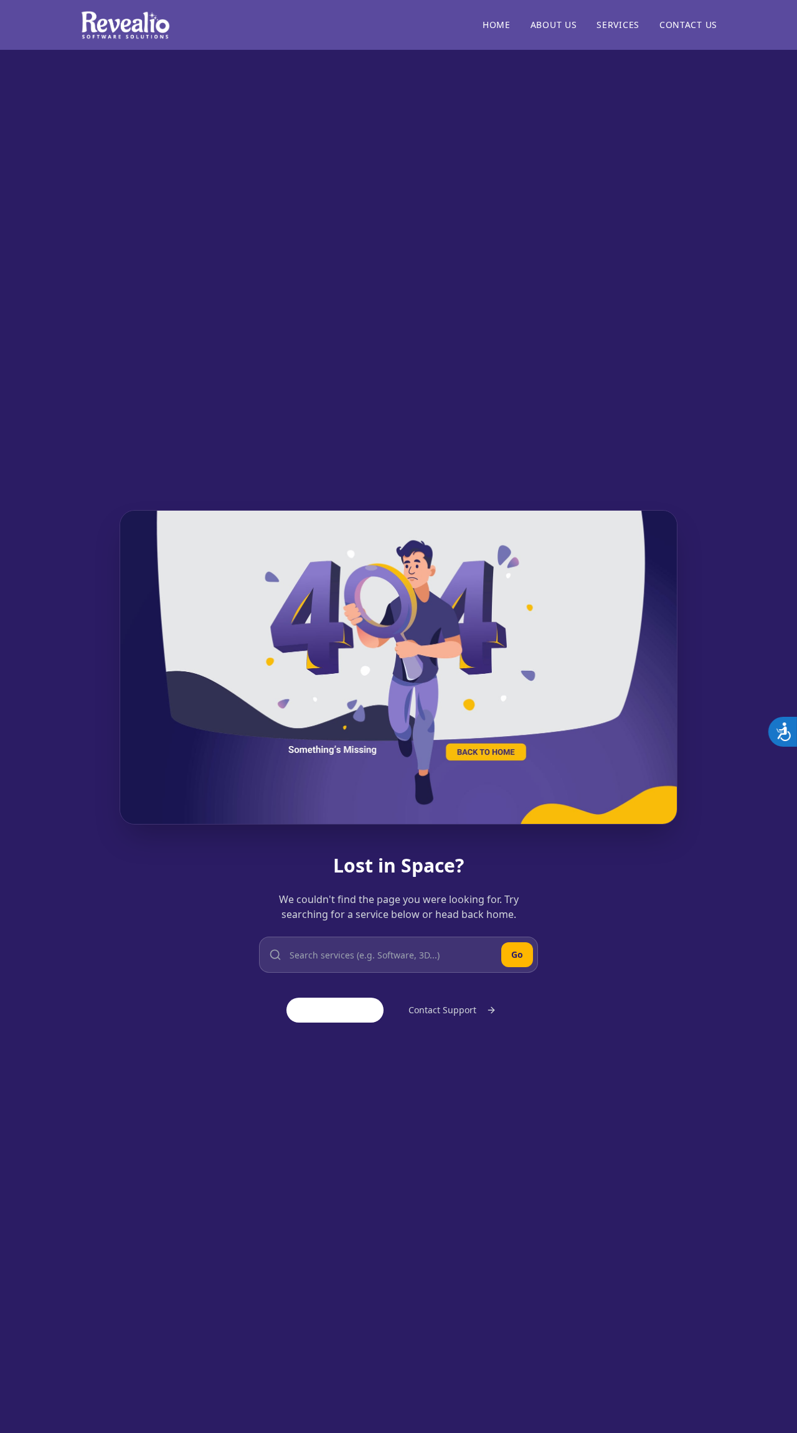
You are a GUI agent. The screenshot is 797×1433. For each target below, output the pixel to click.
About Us (554, 25)
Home (497, 25)
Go (517, 954)
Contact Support (442, 1010)
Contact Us (688, 25)
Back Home (345, 1010)
